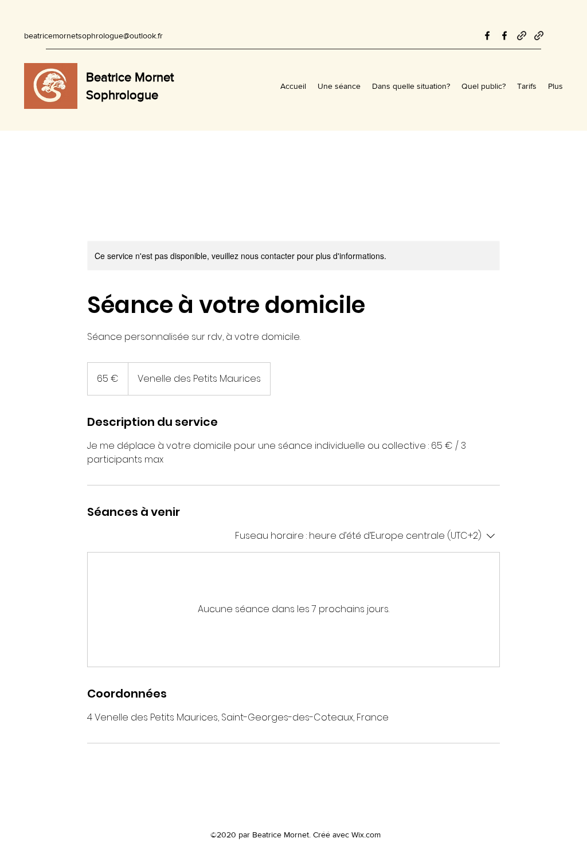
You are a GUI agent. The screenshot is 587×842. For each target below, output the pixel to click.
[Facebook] (487, 35)
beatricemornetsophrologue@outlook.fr (93, 35)
